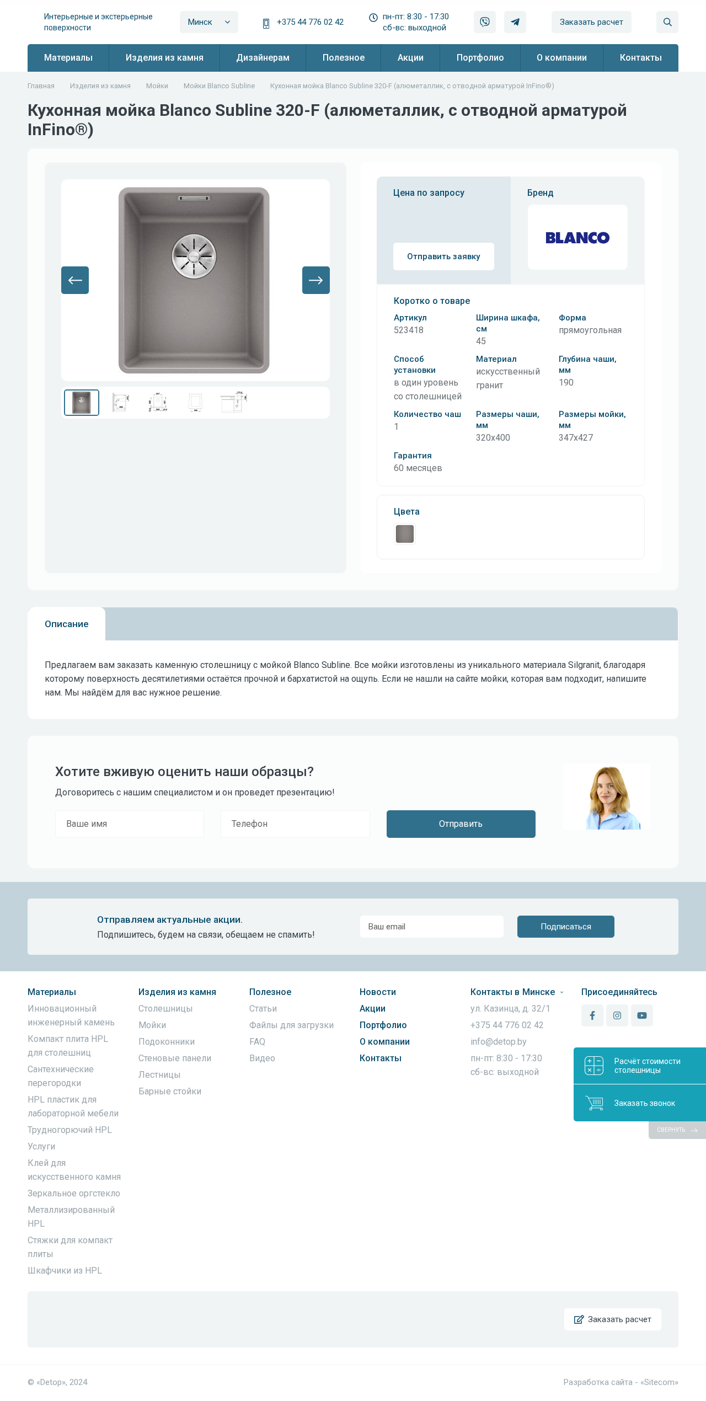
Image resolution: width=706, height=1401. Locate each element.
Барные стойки (169, 1091)
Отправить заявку (443, 256)
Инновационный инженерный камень (71, 1015)
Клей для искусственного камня (74, 1170)
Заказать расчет (591, 22)
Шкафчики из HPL (65, 1270)
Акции (373, 1008)
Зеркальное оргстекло (74, 1193)
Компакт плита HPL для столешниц (68, 1046)
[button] (75, 280)
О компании (385, 1041)
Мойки (152, 1025)
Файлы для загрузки (291, 1025)
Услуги (41, 1146)
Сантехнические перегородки (61, 1076)
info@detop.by (498, 1041)
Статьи (263, 1008)
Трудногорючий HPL (70, 1130)
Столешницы (165, 1008)
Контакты (381, 1058)
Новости (378, 992)
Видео (262, 1058)
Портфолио (383, 1025)
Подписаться (566, 927)
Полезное (270, 992)
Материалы (52, 992)
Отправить (461, 824)
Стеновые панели (174, 1058)
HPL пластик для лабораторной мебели (73, 1106)
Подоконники (166, 1041)
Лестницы (159, 1075)
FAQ (257, 1041)
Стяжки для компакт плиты (70, 1247)
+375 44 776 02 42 (310, 22)
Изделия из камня (177, 992)
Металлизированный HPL (71, 1217)
